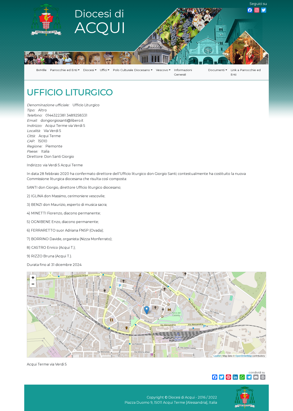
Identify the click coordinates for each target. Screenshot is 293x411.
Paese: (32, 151)
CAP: (31, 141)
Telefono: (34, 115)
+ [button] (33, 277)
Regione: (34, 146)
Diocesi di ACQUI (99, 22)
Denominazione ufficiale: (48, 105)
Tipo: (31, 110)
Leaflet (217, 355)
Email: (32, 120)
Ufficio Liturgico (36, 274)
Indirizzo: (34, 126)
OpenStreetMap (243, 355)
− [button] (33, 284)
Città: (31, 136)
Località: (33, 131)
